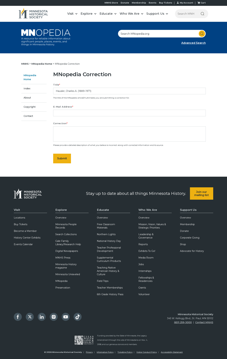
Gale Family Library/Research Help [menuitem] (68, 243)
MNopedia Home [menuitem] (30, 77)
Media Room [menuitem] (146, 257)
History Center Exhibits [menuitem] (27, 237)
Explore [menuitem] (61, 210)
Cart (203, 3)
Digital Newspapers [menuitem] (66, 251)
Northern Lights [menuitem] (106, 234)
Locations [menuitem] (19, 217)
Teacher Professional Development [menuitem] (109, 249)
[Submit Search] (202, 33)
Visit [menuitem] (17, 210)
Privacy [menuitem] (89, 352)
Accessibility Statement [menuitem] (172, 352)
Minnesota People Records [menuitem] (66, 226)
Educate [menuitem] (103, 210)
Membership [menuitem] (187, 224)
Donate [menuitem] (184, 231)
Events (152, 3)
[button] (72, 14)
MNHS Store (111, 3)
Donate (125, 3)
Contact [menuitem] (28, 116)
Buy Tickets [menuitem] (20, 224)
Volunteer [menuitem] (144, 294)
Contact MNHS (204, 322)
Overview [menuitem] (60, 217)
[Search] (202, 13)
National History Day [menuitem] (109, 241)
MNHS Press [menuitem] (62, 257)
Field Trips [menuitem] (102, 281)
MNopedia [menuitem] (61, 281)
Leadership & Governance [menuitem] (146, 236)
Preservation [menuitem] (62, 287)
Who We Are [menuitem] (147, 210)
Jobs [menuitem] (141, 264)
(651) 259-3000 (183, 322)
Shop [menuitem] (183, 244)
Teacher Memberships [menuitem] (110, 287)
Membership (139, 3)
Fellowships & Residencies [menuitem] (146, 279)
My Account (186, 3)
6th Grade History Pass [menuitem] (110, 294)
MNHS (25, 63)
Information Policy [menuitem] (105, 352)
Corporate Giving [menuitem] (189, 237)
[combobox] (162, 34)
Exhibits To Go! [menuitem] (146, 251)
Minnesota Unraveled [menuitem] (67, 274)
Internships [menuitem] (144, 271)
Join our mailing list (201, 193)
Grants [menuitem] (142, 287)
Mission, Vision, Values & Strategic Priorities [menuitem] (152, 226)
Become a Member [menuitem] (25, 231)
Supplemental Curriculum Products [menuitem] (109, 259)
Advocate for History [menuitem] (192, 251)
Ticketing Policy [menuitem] (124, 352)
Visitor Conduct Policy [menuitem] (146, 352)
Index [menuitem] (27, 88)
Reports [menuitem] (143, 244)
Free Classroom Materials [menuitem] (106, 226)
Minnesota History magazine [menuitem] (66, 266)
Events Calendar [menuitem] (23, 244)
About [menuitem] (27, 97)
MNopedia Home (42, 63)
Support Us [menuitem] (188, 210)
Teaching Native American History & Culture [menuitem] (108, 271)
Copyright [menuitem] (30, 106)
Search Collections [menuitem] (66, 234)
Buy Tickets (165, 3)
